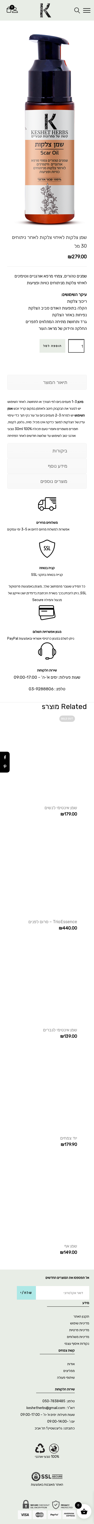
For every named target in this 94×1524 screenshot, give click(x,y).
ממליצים (69, 1371)
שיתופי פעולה (66, 1378)
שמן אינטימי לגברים (60, 1030)
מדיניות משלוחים (78, 1337)
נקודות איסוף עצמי (76, 1344)
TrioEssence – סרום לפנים (52, 921)
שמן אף (70, 1246)
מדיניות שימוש (79, 1323)
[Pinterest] (4, 766)
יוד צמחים (68, 1138)
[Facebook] (4, 757)
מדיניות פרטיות (79, 1330)
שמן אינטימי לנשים (61, 807)
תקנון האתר (81, 1316)
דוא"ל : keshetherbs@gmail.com (51, 1408)
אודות (71, 1364)
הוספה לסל (52, 346)
